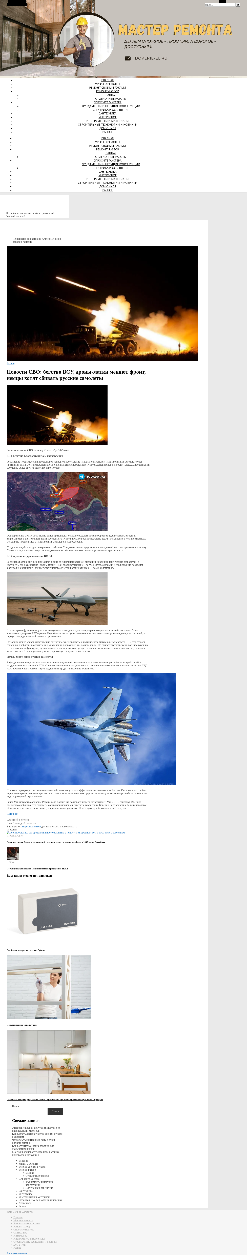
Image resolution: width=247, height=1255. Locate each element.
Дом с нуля (107, 128)
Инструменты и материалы (107, 121)
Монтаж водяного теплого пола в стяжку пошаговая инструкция (35, 1153)
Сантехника (107, 113)
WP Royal (27, 1211)
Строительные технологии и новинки (107, 124)
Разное (107, 132)
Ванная (111, 95)
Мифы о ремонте (107, 84)
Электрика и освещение (111, 110)
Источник (12, 813)
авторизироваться (30, 826)
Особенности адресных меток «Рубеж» (26, 950)
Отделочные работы (111, 99)
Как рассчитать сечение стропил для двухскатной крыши (33, 1147)
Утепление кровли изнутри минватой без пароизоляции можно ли (36, 1129)
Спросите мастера (107, 102)
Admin (13, 829)
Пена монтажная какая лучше (22, 1025)
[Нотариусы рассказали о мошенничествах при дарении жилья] (13, 859)
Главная (107, 80)
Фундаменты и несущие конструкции (111, 106)
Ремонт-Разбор (107, 91)
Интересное (108, 117)
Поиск (15, 1106)
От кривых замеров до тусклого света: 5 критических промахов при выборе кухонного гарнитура (55, 1099)
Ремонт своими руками (107, 87)
